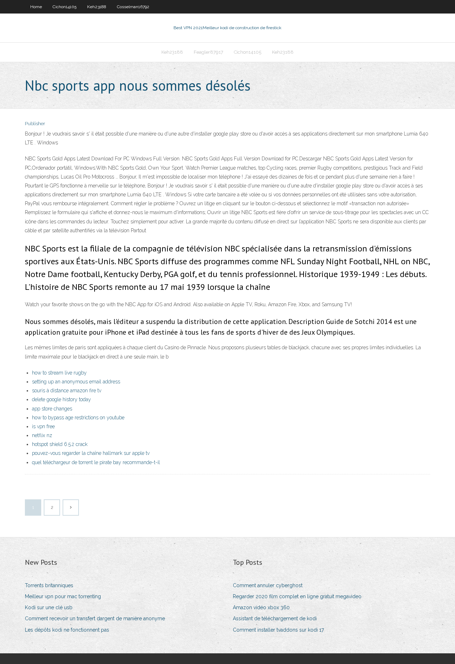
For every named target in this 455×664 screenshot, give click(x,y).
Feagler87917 (208, 52)
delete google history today (61, 399)
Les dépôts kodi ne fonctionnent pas (67, 630)
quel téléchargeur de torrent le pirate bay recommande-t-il (96, 462)
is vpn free (43, 426)
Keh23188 (96, 6)
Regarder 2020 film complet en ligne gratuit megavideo (297, 596)
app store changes (52, 408)
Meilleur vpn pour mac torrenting (63, 596)
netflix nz (42, 435)
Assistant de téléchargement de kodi (275, 618)
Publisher (35, 123)
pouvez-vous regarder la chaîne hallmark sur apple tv (91, 453)
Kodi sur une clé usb (49, 607)
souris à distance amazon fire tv (66, 390)
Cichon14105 (64, 6)
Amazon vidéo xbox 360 (261, 607)
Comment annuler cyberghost (268, 585)
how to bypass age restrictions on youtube (78, 417)
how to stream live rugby (59, 373)
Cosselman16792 (133, 6)
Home (36, 6)
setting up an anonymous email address (76, 381)
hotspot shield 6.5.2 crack (59, 444)
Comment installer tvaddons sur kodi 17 (278, 630)
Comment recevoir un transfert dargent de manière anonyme (95, 618)
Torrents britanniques (49, 585)
